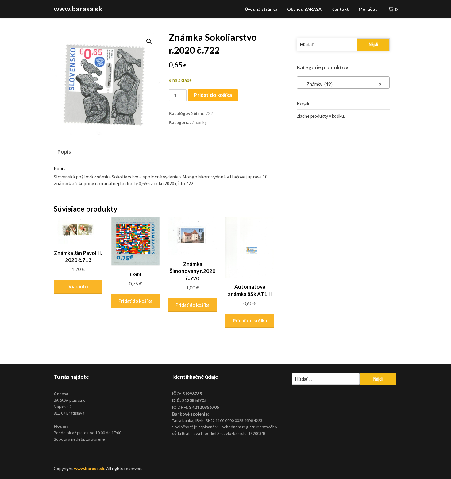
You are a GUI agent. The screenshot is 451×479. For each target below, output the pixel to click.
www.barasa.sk (78, 8)
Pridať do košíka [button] (135, 301)
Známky (199, 122)
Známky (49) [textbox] (341, 84)
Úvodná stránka (261, 9)
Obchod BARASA (304, 9)
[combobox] (343, 82)
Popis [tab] (64, 151)
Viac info (78, 286)
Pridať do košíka (213, 95)
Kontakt (340, 9)
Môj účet (368, 9)
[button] (149, 41)
